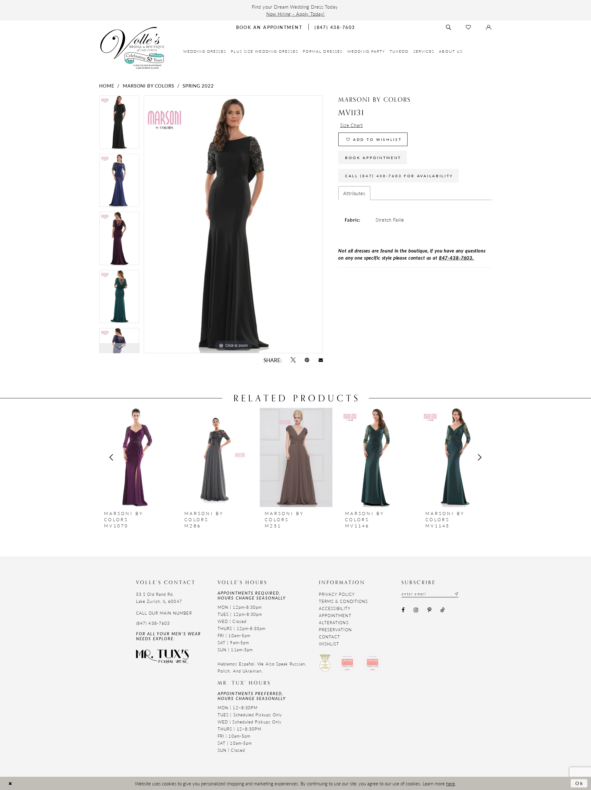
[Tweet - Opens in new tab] (293, 360)
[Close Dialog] (10, 783)
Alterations (334, 622)
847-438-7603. (456, 257)
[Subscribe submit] (455, 594)
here (450, 783)
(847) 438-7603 (153, 623)
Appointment (335, 615)
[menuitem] (205, 51)
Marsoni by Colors (148, 85)
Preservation (335, 629)
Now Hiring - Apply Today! (295, 13)
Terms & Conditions (343, 601)
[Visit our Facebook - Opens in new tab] (403, 610)
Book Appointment (373, 157)
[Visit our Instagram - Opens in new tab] (416, 610)
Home (106, 85)
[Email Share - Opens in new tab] (320, 360)
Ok (579, 783)
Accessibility (335, 608)
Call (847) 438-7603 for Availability (399, 175)
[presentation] (135, 457)
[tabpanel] (119, 124)
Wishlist (329, 644)
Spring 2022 (198, 85)
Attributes (354, 193)
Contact (329, 637)
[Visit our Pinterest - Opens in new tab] (429, 610)
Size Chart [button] (351, 125)
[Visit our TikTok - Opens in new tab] (442, 610)
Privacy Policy (337, 594)
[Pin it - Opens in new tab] (307, 360)
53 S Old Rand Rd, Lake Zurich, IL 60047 (159, 597)
